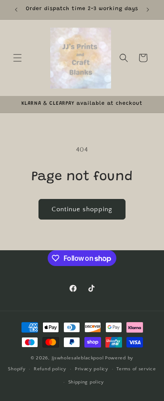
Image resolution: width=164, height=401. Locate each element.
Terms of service (136, 369)
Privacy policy (91, 369)
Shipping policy (86, 382)
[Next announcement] (147, 9)
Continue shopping (82, 209)
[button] (17, 57)
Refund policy (50, 369)
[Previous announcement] (16, 9)
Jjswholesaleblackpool (78, 358)
